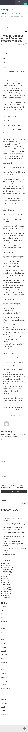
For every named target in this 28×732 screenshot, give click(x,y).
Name (3, 461)
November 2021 (7, 592)
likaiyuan (3, 699)
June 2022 (6, 578)
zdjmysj (3, 647)
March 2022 (6, 584)
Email (3, 469)
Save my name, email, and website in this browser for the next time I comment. (13, 486)
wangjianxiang (5, 688)
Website (3, 476)
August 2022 (6, 575)
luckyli (3, 636)
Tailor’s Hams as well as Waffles (12, 541)
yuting (3, 711)
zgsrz (2, 640)
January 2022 (7, 588)
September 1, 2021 (6, 44)
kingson (3, 628)
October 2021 (7, 593)
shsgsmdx (4, 662)
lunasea (3, 606)
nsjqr (2, 670)
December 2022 (8, 567)
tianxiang (4, 681)
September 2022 (8, 573)
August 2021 (6, 597)
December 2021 (8, 590)
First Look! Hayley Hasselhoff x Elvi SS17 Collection (14, 29)
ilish (2, 617)
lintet (2, 632)
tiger (2, 610)
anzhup (3, 673)
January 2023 (7, 565)
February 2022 (7, 586)
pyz (2, 625)
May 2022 (6, 580)
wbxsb (3, 643)
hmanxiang (4, 703)
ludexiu (3, 707)
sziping (3, 692)
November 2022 (8, 569)
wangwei (4, 677)
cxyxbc (3, 666)
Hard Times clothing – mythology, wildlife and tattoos (13, 554)
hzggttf (3, 651)
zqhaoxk (3, 658)
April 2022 (6, 582)
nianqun (3, 684)
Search (3, 501)
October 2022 (7, 571)
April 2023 (6, 564)
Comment (4, 440)
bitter (13, 423)
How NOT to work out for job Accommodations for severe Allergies (14, 524)
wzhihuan (4, 655)
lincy (2, 614)
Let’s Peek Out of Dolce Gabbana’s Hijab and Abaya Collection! (13, 528)
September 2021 (8, 595)
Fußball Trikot (5, 714)
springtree (4, 621)
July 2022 (6, 577)
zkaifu (3, 696)
